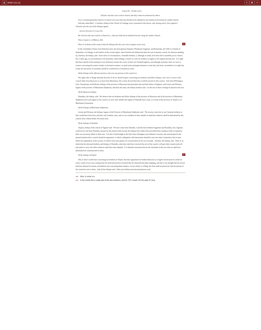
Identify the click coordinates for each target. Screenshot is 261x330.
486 (184, 44)
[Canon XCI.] (257, 3)
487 (184, 154)
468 (171, 49)
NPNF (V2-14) (14, 3)
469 (136, 73)
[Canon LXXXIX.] (246, 3)
